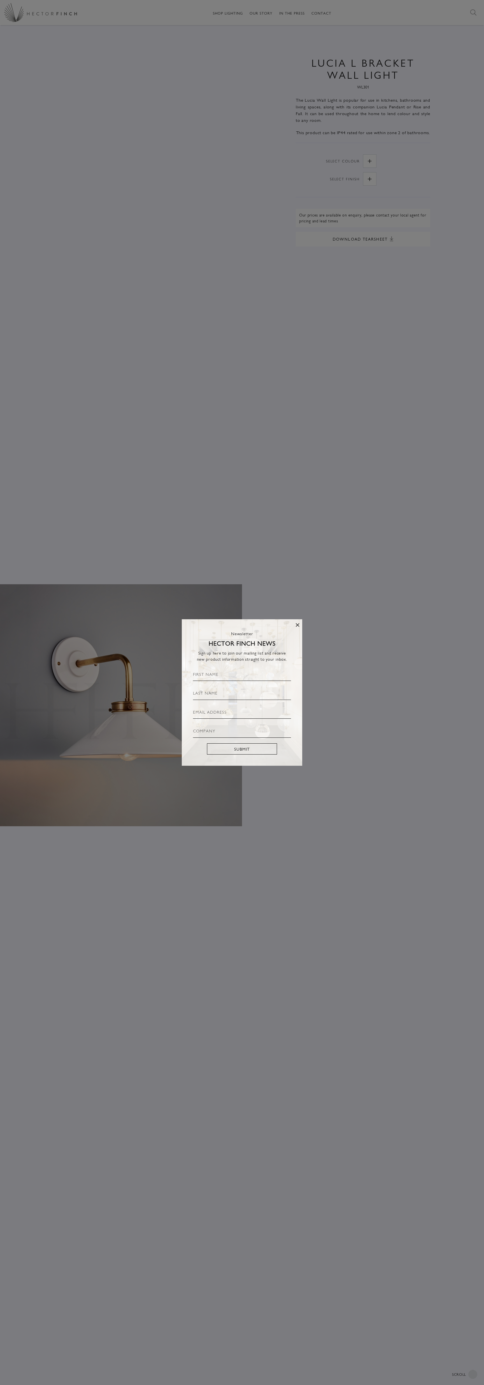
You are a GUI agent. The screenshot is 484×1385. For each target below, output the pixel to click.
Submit (242, 749)
